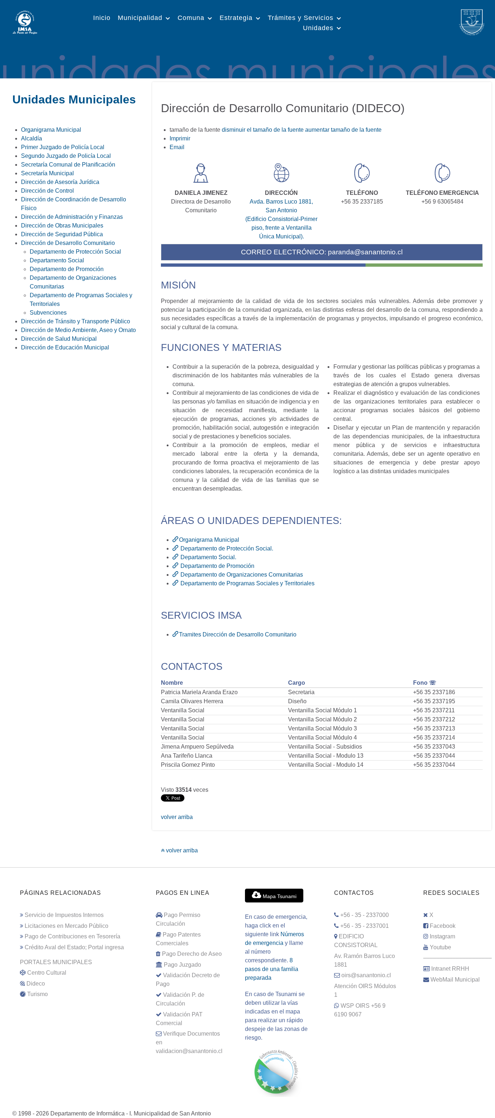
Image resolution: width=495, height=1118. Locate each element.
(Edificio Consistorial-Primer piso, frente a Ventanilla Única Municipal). (281, 227)
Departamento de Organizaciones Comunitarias (241, 575)
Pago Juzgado (182, 965)
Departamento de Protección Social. (226, 548)
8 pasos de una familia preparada (271, 969)
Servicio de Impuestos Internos (64, 915)
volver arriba (177, 817)
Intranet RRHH (450, 969)
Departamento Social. (207, 557)
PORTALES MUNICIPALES (56, 962)
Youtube (440, 947)
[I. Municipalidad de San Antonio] (24, 21)
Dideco (35, 983)
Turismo (37, 994)
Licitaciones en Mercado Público (66, 926)
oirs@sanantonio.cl (366, 975)
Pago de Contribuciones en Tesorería (72, 936)
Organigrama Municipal (209, 540)
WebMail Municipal (455, 979)
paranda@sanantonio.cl (365, 252)
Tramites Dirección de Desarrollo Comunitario (237, 634)
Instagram (442, 936)
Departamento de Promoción (216, 566)
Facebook (443, 926)
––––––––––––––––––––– (457, 958)
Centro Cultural (46, 973)
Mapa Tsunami (278, 896)
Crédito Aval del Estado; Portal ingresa (74, 947)
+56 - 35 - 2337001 (364, 926)
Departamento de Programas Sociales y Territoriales (247, 583)
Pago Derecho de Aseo (192, 954)
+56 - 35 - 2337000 (364, 915)
